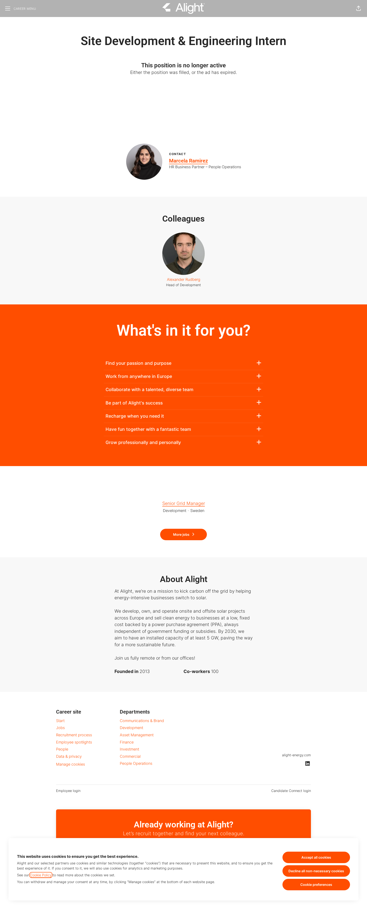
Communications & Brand (142, 720)
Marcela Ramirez (188, 161)
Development (131, 727)
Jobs (60, 727)
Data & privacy (69, 756)
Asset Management (137, 735)
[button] (358, 8)
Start (60, 720)
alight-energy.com (296, 755)
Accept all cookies (316, 857)
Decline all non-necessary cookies (316, 871)
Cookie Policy (41, 875)
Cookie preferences (316, 884)
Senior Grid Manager (183, 503)
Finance (127, 742)
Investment (129, 749)
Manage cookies (70, 764)
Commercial (130, 756)
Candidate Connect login (291, 791)
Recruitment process (74, 735)
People (62, 749)
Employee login (68, 791)
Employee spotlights (74, 742)
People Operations (136, 763)
